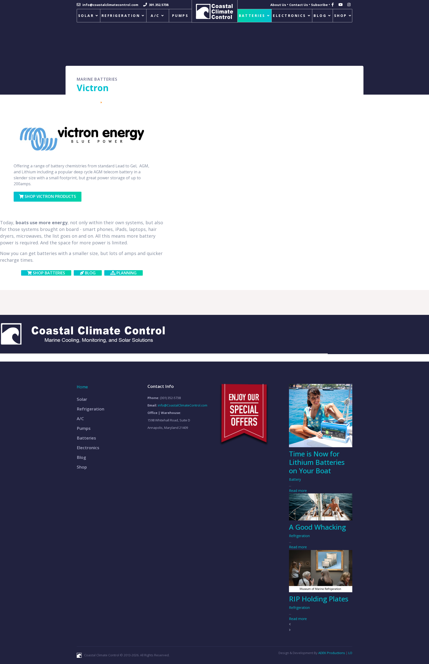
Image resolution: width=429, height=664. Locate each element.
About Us (278, 4)
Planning (126, 273)
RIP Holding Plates (318, 598)
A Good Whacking (317, 527)
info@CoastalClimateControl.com (182, 405)
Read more (298, 490)
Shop (340, 15)
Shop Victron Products (50, 196)
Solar (86, 15)
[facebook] (333, 4)
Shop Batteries (48, 273)
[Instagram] (349, 4)
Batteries (252, 15)
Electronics (289, 15)
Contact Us (298, 4)
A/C (155, 15)
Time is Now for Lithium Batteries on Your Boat (317, 462)
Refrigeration (121, 15)
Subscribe (319, 4)
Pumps (180, 15)
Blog (320, 15)
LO (350, 653)
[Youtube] (341, 4)
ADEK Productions (331, 653)
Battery (295, 479)
